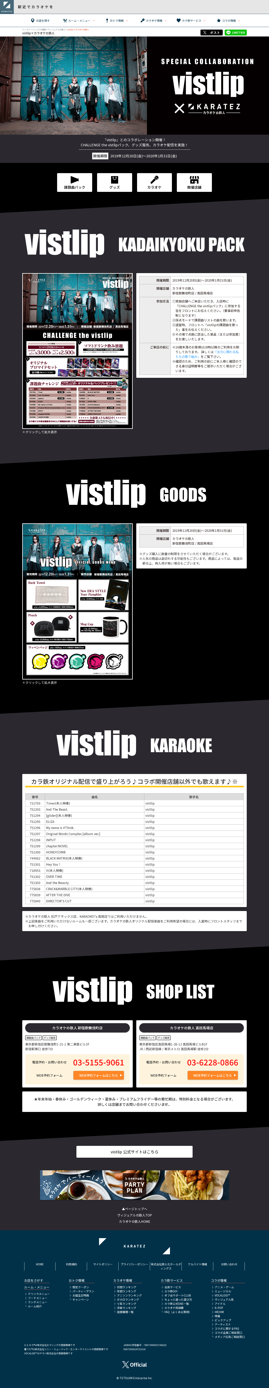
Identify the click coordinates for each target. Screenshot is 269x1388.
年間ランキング (126, 1291)
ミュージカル (223, 1291)
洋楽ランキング (126, 1308)
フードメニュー (37, 1298)
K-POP (219, 1308)
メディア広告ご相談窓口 (230, 1337)
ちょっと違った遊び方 (178, 1299)
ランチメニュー (37, 1302)
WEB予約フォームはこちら (98, 1075)
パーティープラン (83, 1291)
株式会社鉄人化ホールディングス (166, 1266)
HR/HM (219, 1312)
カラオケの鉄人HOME (134, 1221)
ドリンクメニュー (39, 1294)
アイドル (220, 1304)
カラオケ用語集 (174, 1308)
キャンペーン (80, 1299)
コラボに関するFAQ (227, 1328)
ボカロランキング (128, 1299)
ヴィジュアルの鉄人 (56, 29)
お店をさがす (33, 1280)
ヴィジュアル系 (224, 1299)
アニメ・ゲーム (224, 1287)
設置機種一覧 (125, 1312)
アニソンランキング (129, 1295)
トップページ (28, 29)
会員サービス (172, 1287)
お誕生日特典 (80, 1295)
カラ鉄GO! (170, 1291)
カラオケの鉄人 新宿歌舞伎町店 (77, 1027)
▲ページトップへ (134, 1208)
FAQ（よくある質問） (178, 1312)
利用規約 (71, 1264)
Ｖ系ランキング (126, 1304)
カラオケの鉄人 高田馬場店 (191, 1027)
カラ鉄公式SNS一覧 (176, 1304)
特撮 (217, 1316)
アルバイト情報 (197, 1264)
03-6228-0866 (212, 1062)
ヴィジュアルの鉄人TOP (134, 1215)
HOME (40, 1264)
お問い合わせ (229, 1264)
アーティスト (223, 1324)
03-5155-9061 (98, 1062)
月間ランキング (126, 1287)
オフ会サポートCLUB (177, 1295)
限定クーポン (80, 1287)
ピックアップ (223, 1320)
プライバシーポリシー (134, 1264)
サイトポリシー (103, 1264)
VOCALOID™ (222, 1295)
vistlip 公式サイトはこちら (135, 1152)
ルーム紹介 (35, 1306)
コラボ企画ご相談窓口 (228, 1333)
